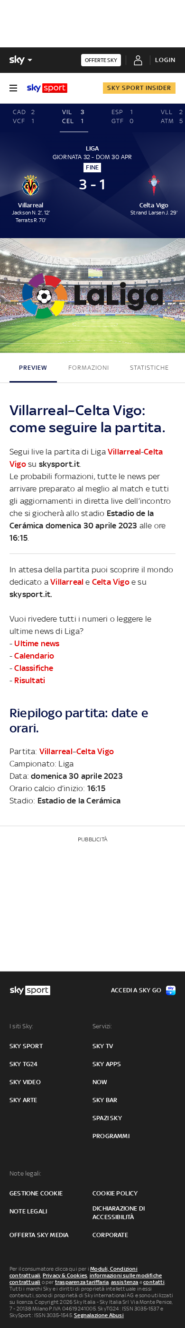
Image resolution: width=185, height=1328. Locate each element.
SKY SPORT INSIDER (139, 87)
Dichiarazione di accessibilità (118, 1213)
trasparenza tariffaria (82, 1282)
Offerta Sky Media (38, 1235)
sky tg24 (23, 1064)
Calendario (34, 655)
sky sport (26, 1046)
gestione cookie (36, 1193)
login (165, 59)
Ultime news (36, 643)
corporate (110, 1235)
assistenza (125, 1282)
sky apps (106, 1064)
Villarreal (124, 451)
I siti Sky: (21, 1026)
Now (100, 1082)
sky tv (102, 1046)
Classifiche (33, 668)
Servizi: (102, 1026)
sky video (25, 1082)
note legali (28, 1211)
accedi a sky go (136, 990)
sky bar (104, 1100)
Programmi (111, 1136)
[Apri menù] (13, 88)
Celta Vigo (111, 582)
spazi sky (107, 1118)
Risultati (29, 680)
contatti (154, 1282)
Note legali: (25, 1173)
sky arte (23, 1100)
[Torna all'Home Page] (47, 88)
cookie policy (115, 1193)
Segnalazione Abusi (99, 1315)
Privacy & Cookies (65, 1275)
